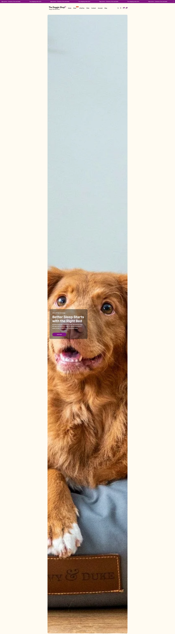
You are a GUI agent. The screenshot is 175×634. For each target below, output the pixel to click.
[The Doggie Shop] (57, 8)
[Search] (118, 8)
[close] (173, 1)
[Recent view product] (120, 8)
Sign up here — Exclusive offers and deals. (11, 1)
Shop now (59, 334)
